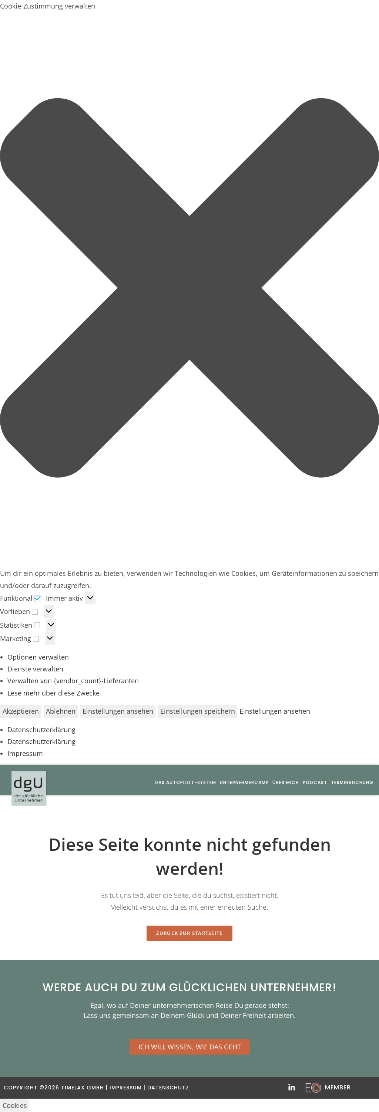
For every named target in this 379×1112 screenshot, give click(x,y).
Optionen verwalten (38, 657)
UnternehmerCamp (244, 782)
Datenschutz (168, 1087)
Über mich (285, 782)
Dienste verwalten (35, 668)
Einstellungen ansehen (118, 711)
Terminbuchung (352, 782)
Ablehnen (61, 711)
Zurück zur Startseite (189, 933)
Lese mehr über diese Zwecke (53, 692)
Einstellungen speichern (197, 711)
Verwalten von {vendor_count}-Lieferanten (73, 680)
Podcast (315, 782)
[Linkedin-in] (291, 1087)
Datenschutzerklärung (41, 729)
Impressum (25, 753)
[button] (189, 289)
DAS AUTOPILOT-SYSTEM (185, 782)
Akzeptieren (21, 711)
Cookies (15, 1105)
